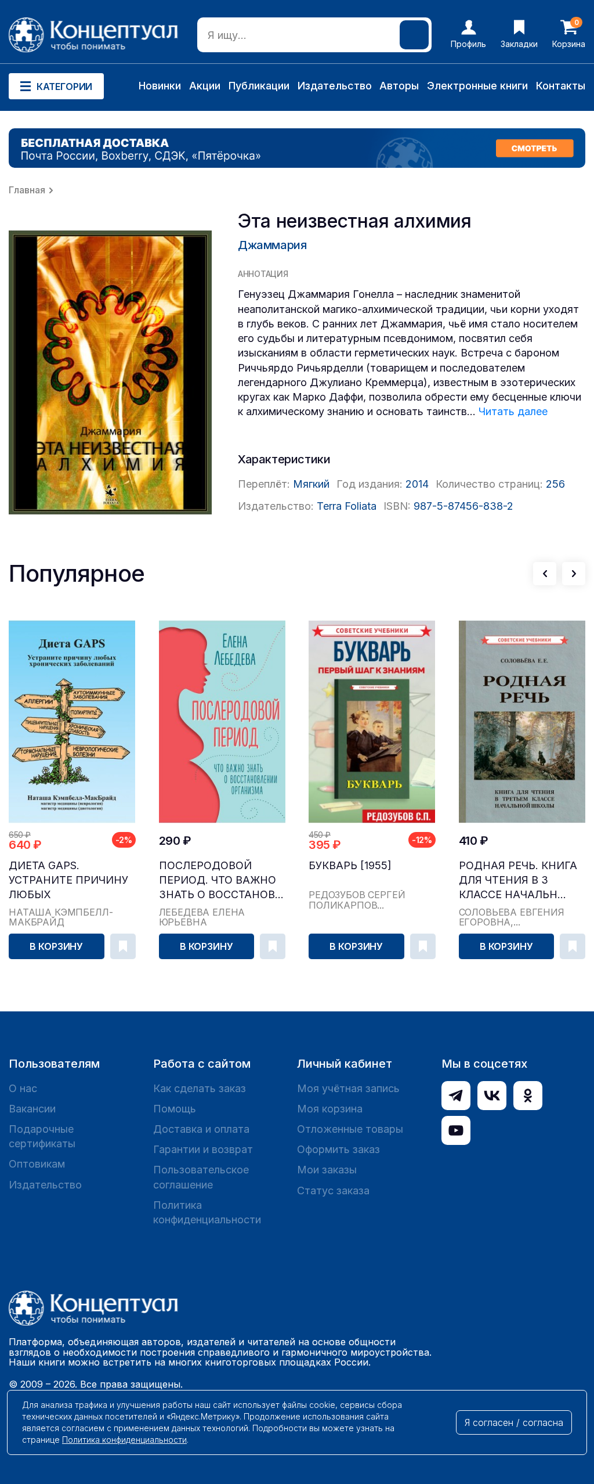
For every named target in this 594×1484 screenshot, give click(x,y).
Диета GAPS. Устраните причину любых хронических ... (68, 880)
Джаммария (272, 245)
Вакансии (32, 1109)
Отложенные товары (350, 1129)
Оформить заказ (338, 1149)
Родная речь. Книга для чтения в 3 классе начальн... (518, 880)
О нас (23, 1088)
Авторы (399, 86)
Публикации (259, 86)
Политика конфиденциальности (207, 1212)
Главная (27, 190)
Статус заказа (333, 1190)
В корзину (56, 946)
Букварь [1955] (350, 865)
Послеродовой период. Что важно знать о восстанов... (221, 880)
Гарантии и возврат (203, 1149)
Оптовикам (37, 1164)
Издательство (335, 86)
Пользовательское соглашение (201, 1177)
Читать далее (513, 411)
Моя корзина (330, 1109)
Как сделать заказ (199, 1088)
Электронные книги (477, 86)
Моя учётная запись (348, 1088)
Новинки (160, 86)
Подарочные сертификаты (42, 1136)
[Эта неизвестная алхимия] (110, 372)
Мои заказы (327, 1170)
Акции (204, 86)
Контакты (560, 86)
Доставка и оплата (201, 1129)
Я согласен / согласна (514, 1422)
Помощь (174, 1109)
